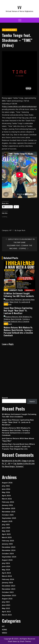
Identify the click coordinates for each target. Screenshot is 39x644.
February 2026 (8, 502)
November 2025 (8, 512)
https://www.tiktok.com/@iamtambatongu (19, 106)
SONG (4, 630)
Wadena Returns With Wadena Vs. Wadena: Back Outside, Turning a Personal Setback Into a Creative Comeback (18, 331)
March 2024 (7, 576)
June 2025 (6, 528)
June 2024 (6, 566)
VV (19, 7)
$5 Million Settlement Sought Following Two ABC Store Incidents (19, 294)
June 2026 (6, 489)
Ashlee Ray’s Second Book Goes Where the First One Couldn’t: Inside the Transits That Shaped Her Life (18, 446)
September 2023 (9, 595)
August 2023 (7, 599)
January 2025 (7, 544)
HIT (10, 230)
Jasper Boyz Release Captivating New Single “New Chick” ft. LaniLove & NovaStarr (18, 310)
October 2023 (8, 592)
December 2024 (8, 547)
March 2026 (7, 499)
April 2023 (6, 612)
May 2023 (6, 608)
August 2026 (7, 483)
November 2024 (9, 550)
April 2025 (6, 534)
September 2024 (9, 557)
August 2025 (7, 521)
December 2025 (8, 508)
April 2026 (6, 496)
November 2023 (8, 589)
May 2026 (6, 492)
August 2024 (7, 560)
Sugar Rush (21, 230)
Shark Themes (25, 641)
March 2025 (7, 537)
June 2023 (6, 605)
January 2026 (7, 505)
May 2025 (6, 531)
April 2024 (6, 573)
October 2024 (8, 554)
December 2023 (8, 586)
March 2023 (7, 615)
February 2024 (8, 579)
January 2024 (7, 583)
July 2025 (6, 525)
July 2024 (6, 563)
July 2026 (6, 486)
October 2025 (8, 515)
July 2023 (6, 602)
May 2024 (6, 570)
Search (5, 398)
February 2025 (8, 541)
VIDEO (4, 633)
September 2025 (9, 518)
